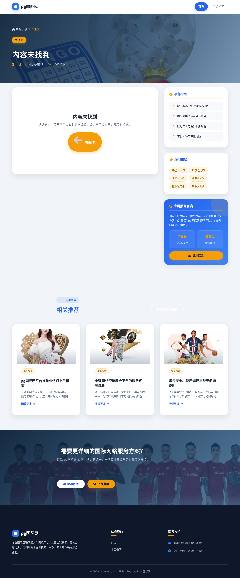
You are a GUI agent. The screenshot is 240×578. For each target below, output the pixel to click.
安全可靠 (199, 170)
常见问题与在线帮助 (189, 136)
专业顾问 (199, 178)
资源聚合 (199, 186)
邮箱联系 (198, 255)
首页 (201, 6)
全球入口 (180, 170)
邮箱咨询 (73, 484)
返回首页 (90, 142)
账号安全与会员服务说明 (191, 126)
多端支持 (179, 186)
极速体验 (179, 178)
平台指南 (218, 6)
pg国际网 (29, 6)
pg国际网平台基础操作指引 (193, 105)
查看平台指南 (169, 309)
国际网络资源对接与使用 (191, 116)
